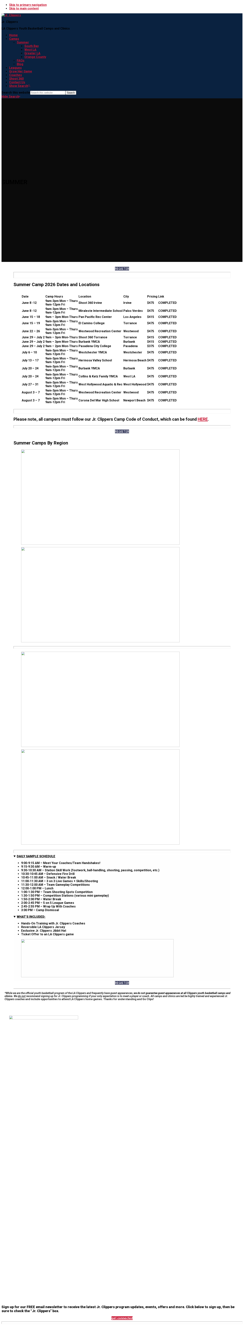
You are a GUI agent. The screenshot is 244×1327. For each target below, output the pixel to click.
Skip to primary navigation (28, 5)
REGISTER (122, 268)
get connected (122, 1318)
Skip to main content (24, 8)
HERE (203, 419)
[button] (19, 86)
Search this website (16, 92)
